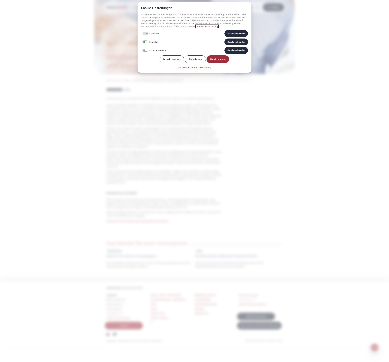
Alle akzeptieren (218, 59)
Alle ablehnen (195, 59)
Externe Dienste (157, 50)
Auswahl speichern (172, 59)
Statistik (153, 41)
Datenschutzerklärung (207, 26)
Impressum (183, 67)
